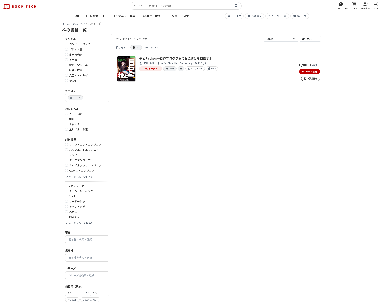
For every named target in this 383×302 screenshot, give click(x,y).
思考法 (73, 212)
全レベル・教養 (78, 129)
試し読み (312, 78)
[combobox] (87, 98)
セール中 (236, 16)
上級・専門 (76, 124)
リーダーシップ (78, 201)
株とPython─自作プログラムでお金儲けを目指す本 (175, 58)
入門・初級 (76, 114)
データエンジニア (80, 160)
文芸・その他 (180, 16)
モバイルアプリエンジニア (85, 165)
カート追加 (311, 71)
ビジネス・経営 (125, 16)
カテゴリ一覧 (278, 16)
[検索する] (236, 6)
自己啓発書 (76, 54)
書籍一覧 (78, 23)
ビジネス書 (76, 49)
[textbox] (85, 97)
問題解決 (74, 217)
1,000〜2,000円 (90, 299)
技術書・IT (97, 16)
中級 (72, 119)
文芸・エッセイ (78, 75)
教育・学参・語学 (80, 65)
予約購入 (256, 16)
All (77, 16)
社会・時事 (76, 70)
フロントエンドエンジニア (85, 144)
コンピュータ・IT (79, 44)
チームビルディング (81, 191)
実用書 (73, 60)
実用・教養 (153, 16)
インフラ (74, 155)
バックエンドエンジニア (84, 150)
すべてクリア (151, 47)
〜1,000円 (72, 299)
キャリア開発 (77, 206)
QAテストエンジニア (82, 170)
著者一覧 (302, 16)
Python (169, 68)
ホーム (66, 23)
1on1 (72, 196)
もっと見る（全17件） (81, 176)
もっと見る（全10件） (81, 223)
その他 (73, 80)
